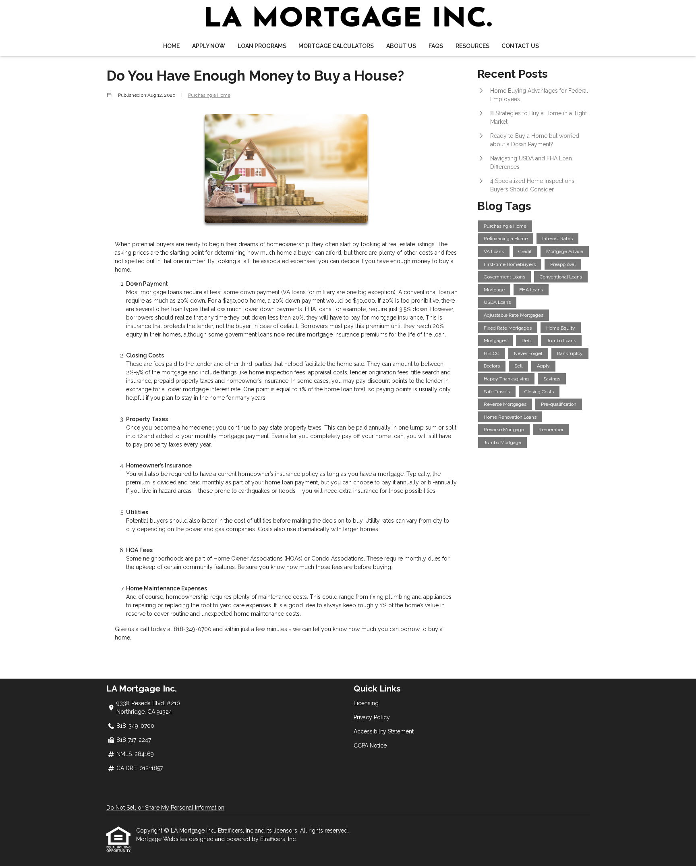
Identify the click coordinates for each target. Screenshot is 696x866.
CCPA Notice (370, 745)
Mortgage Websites (162, 839)
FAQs (436, 46)
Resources (472, 46)
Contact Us (520, 46)
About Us (401, 46)
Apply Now (208, 46)
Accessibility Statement (384, 731)
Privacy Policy (372, 717)
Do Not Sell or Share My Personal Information (165, 807)
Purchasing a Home (209, 95)
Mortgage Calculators (336, 46)
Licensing (366, 703)
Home (171, 46)
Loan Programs (262, 46)
